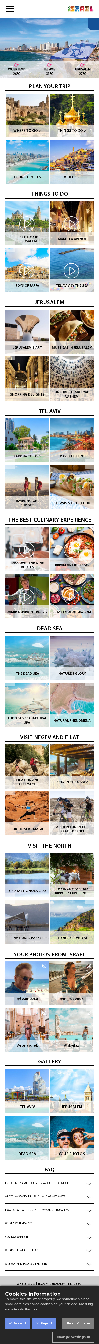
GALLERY (49, 1062)
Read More (76, 1323)
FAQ (49, 1170)
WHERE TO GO (26, 1284)
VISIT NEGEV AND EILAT (49, 738)
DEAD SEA (49, 629)
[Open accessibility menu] (93, 24)
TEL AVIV (50, 412)
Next (90, 246)
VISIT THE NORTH (49, 846)
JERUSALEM (49, 303)
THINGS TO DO (49, 194)
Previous (10, 246)
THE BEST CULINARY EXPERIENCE (49, 520)
